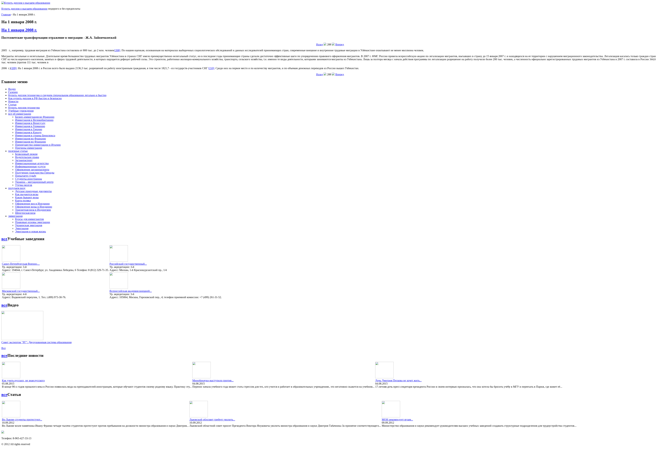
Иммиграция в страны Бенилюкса (35, 135)
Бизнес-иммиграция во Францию (34, 116)
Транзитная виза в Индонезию (33, 209)
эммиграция (15, 216)
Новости (13, 101)
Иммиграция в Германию (30, 126)
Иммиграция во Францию (30, 138)
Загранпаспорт (23, 160)
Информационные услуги (30, 166)
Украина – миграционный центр (34, 181)
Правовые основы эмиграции (32, 222)
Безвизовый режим (26, 154)
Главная (6, 14)
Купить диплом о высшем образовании (24, 8)
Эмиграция (21, 228)
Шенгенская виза (25, 212)
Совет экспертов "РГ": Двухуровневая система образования (36, 342)
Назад (319, 44)
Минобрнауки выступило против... (213, 380)
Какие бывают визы (27, 197)
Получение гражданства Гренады (34, 172)
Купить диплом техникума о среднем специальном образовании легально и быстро (57, 95)
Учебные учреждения (21, 110)
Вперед (339, 44)
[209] (13, 68)
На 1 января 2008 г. (19, 30)
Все (3, 348)
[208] (117, 50)
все (4, 239)
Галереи (13, 92)
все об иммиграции (19, 113)
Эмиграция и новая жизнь (30, 231)
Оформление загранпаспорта (32, 169)
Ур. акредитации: (12, 266)
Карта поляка (23, 200)
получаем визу (16, 188)
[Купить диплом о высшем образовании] (25, 2)
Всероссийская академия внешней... (130, 291)
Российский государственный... (128, 263)
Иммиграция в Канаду (28, 132)
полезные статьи (18, 151)
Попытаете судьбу (25, 175)
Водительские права (27, 157)
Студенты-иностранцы (28, 178)
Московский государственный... (21, 291)
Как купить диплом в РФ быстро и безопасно (35, 98)
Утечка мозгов (23, 185)
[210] (211, 68)
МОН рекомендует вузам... (397, 419)
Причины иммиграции (28, 147)
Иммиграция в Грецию (28, 129)
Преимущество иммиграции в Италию (38, 144)
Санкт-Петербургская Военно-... (21, 263)
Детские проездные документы (33, 191)
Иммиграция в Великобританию (34, 120)
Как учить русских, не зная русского (23, 380)
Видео (12, 89)
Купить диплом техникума (24, 107)
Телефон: (7, 438)
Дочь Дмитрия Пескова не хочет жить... (398, 380)
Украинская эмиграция (28, 225)
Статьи (12, 104)
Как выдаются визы (26, 194)
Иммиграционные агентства (32, 163)
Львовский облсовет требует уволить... (212, 419)
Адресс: (7, 270)
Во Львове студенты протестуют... (22, 419)
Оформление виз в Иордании (32, 203)
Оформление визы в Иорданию (33, 206)
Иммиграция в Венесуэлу (30, 123)
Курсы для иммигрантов (29, 219)
